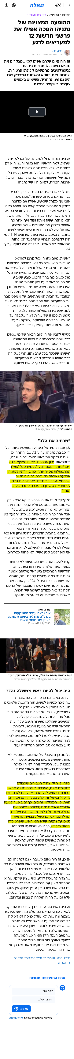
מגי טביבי (41, 958)
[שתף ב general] (6, 5)
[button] (58, 5)
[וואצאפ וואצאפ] (14, 5)
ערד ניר (18, 958)
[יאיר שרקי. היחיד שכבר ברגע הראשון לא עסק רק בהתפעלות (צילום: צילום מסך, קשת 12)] (37, 402)
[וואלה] (37, 5)
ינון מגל (51, 958)
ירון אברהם (64, 963)
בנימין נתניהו (63, 958)
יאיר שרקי (29, 958)
